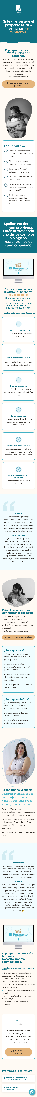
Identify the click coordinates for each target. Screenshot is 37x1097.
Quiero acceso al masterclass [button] (18, 637)
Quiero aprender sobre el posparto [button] (18, 84)
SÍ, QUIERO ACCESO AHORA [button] (18, 1052)
